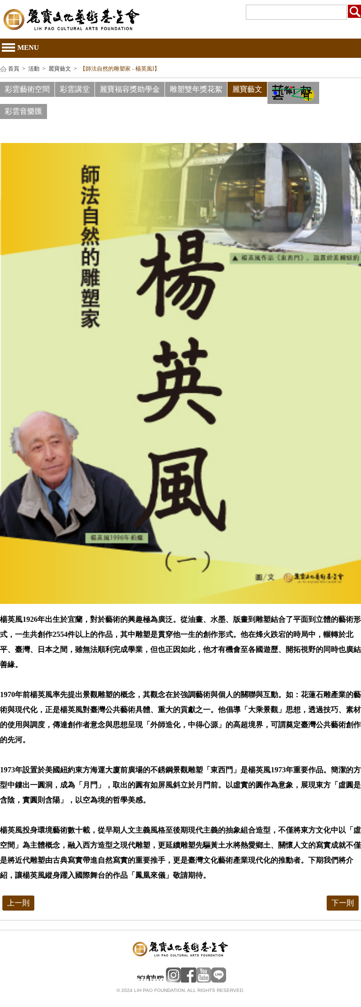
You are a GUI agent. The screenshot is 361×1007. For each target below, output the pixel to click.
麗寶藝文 (59, 69)
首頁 (13, 69)
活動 (33, 69)
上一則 (18, 903)
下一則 (342, 903)
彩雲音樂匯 (23, 111)
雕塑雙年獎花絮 (196, 89)
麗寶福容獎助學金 (130, 89)
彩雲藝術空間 (27, 89)
